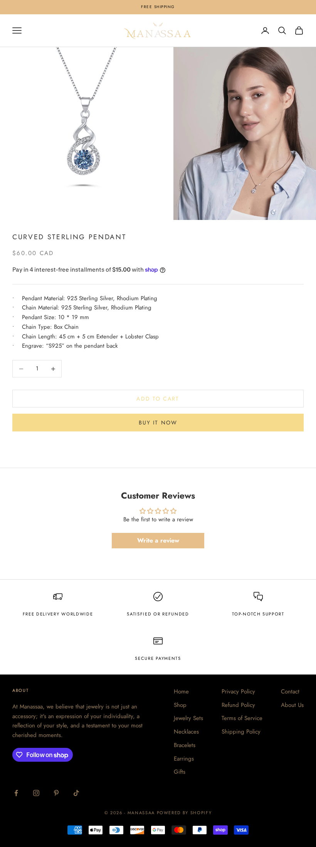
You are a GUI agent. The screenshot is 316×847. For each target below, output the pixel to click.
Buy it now (158, 422)
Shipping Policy (241, 731)
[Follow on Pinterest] (56, 793)
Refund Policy (238, 705)
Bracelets (184, 745)
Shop (180, 705)
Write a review (158, 540)
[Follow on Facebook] (16, 793)
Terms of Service (242, 718)
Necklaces (186, 731)
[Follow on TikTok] (76, 793)
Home (181, 691)
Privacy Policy (238, 691)
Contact (290, 691)
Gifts (179, 772)
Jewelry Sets (188, 718)
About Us (292, 705)
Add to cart (157, 398)
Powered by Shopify (184, 813)
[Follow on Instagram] (36, 793)
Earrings (184, 758)
